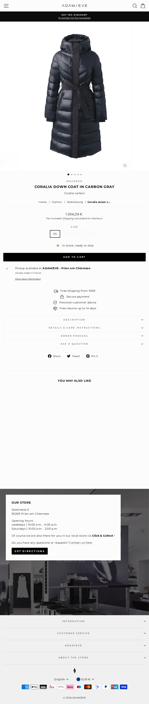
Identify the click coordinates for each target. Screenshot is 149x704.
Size (74, 226)
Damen (57, 202)
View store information (28, 279)
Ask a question (74, 343)
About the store (74, 657)
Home (43, 202)
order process (74, 336)
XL (94, 233)
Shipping (68, 218)
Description (74, 319)
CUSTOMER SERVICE (73, 633)
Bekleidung (75, 202)
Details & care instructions (74, 327)
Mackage (74, 181)
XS (55, 233)
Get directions (30, 551)
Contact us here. (81, 542)
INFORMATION (73, 621)
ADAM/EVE (73, 645)
